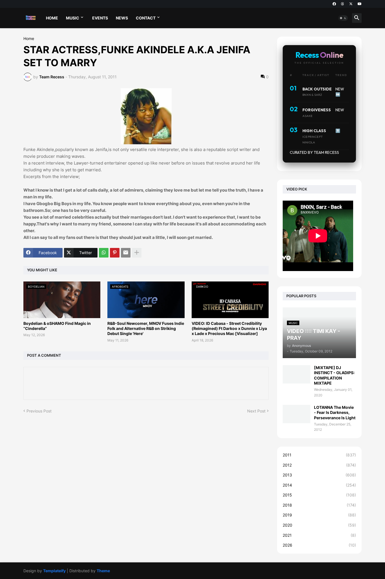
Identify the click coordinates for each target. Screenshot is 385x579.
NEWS (122, 17)
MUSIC (72, 17)
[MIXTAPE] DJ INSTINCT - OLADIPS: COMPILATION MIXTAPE (334, 375)
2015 (319, 495)
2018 (319, 505)
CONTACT (146, 17)
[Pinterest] (115, 253)
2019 (319, 515)
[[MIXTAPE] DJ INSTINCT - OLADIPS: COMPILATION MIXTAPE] (296, 374)
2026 (319, 545)
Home (28, 39)
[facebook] (334, 4)
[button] (343, 18)
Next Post (256, 411)
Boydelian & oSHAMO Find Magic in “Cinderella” (57, 326)
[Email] (125, 253)
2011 (319, 454)
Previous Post (39, 411)
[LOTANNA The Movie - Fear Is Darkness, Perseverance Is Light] (296, 414)
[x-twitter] (351, 4)
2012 (319, 465)
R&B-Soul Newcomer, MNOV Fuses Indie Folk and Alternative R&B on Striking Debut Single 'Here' (145, 328)
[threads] (342, 4)
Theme (103, 570)
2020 (319, 525)
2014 (319, 485)
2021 (319, 535)
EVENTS (100, 17)
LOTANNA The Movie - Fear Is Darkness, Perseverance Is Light (334, 412)
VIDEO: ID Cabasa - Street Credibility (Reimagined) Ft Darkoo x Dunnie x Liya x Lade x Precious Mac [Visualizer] (229, 328)
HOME (52, 17)
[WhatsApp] (104, 253)
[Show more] (136, 253)
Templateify (54, 570)
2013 (319, 474)
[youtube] (360, 4)
